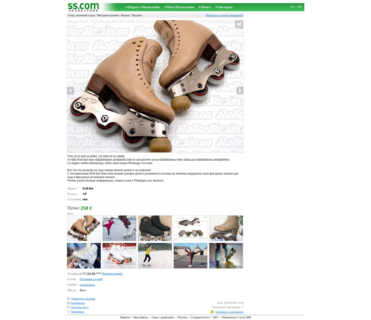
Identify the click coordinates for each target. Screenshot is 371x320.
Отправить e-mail (91, 279)
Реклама (182, 317)
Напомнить (77, 311)
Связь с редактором (162, 317)
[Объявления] (84, 7)
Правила (125, 317)
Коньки (125, 15)
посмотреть (87, 285)
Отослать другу (80, 307)
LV (293, 6)
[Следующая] (239, 90)
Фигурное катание (108, 15)
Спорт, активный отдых (81, 15)
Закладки (225, 7)
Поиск (206, 7)
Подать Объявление (144, 7)
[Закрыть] (239, 24)
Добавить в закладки (83, 298)
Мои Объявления (180, 7)
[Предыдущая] (70, 90)
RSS (215, 317)
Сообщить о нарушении (229, 312)
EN (299, 6)
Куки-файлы (141, 317)
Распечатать (78, 303)
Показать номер (112, 273)
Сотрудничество (200, 317)
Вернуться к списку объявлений (224, 15)
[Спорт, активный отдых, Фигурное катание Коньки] (83, 228)
